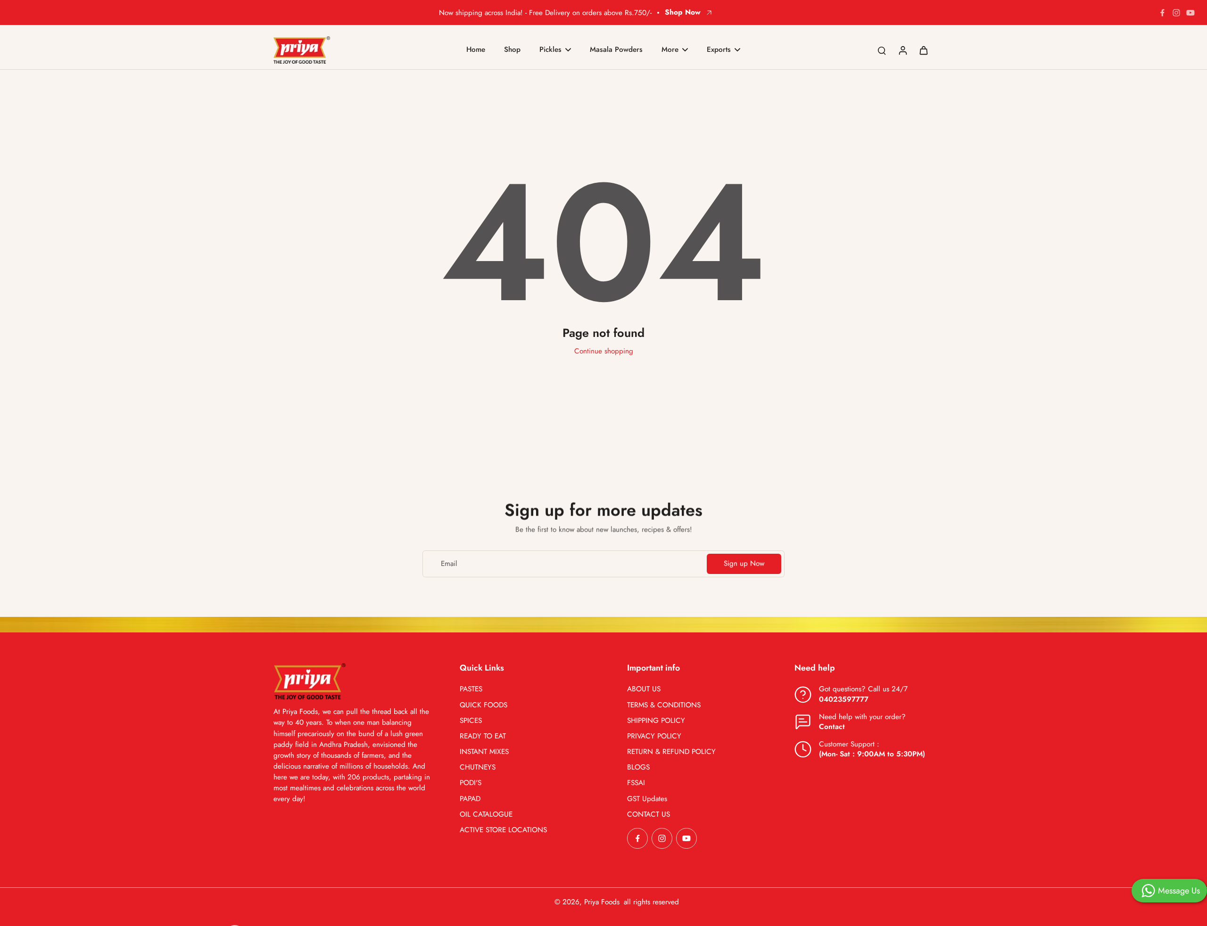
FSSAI (636, 783)
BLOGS (638, 767)
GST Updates (647, 799)
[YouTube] (1190, 12)
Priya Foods (602, 902)
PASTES (471, 689)
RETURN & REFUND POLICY (671, 752)
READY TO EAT (483, 736)
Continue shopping (603, 351)
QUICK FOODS (483, 705)
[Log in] (902, 50)
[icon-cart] (923, 50)
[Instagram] (1176, 12)
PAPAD (470, 799)
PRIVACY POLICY (654, 736)
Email (449, 564)
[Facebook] (1162, 12)
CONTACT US (648, 814)
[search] (881, 50)
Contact (832, 726)
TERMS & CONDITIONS (664, 705)
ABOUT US (644, 689)
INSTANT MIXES (484, 752)
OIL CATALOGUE (486, 814)
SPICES (471, 721)
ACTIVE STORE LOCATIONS (503, 830)
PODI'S (470, 783)
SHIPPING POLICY (656, 721)
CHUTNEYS (478, 767)
